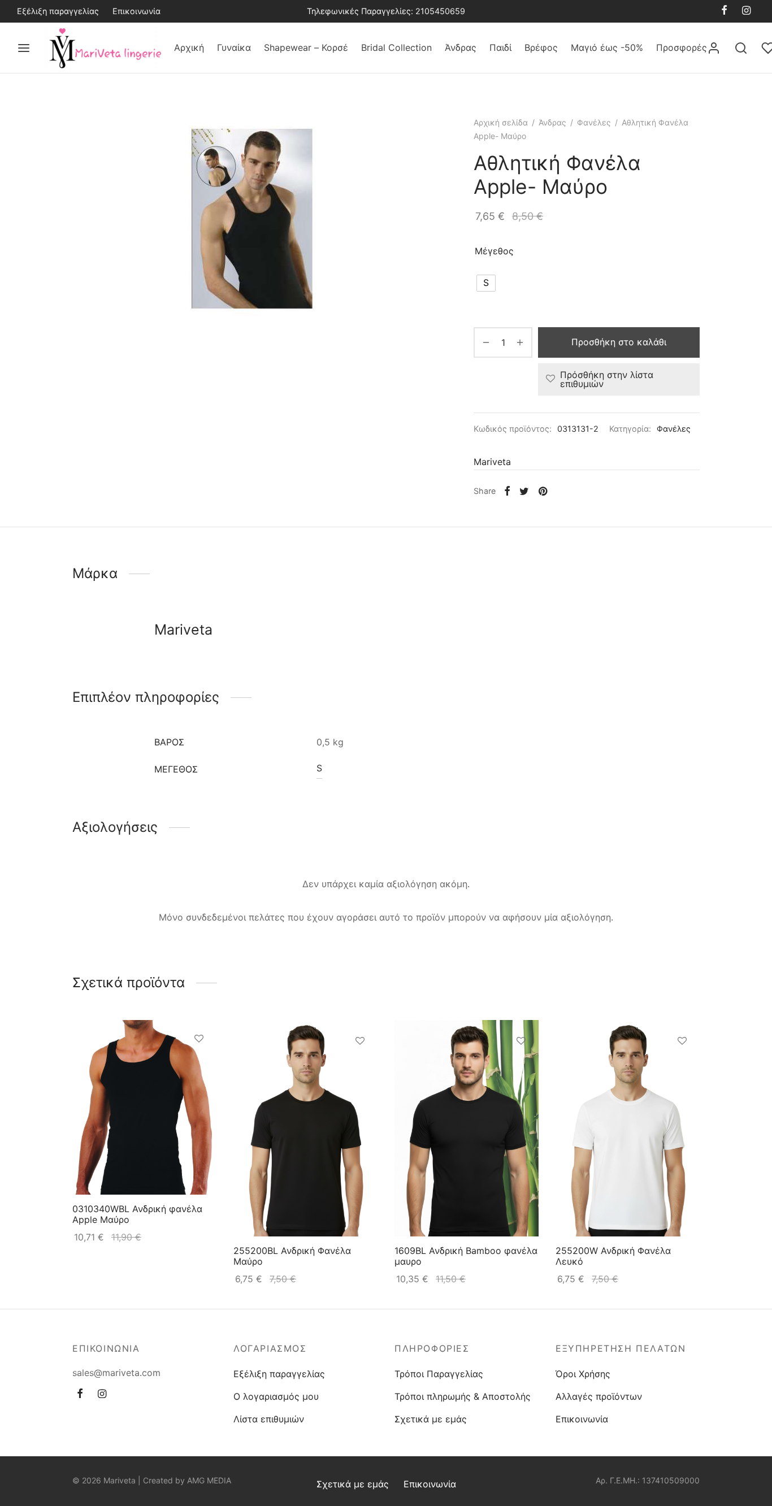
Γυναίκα (234, 47)
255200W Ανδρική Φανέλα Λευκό (613, 1255)
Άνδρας (460, 47)
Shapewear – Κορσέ (306, 47)
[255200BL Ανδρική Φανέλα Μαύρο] (305, 1128)
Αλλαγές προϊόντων (599, 1396)
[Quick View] (199, 1090)
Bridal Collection (396, 47)
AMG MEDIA (209, 1480)
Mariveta (492, 461)
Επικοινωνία (136, 11)
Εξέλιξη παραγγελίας (58, 11)
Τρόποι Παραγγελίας (438, 1373)
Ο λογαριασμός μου (276, 1396)
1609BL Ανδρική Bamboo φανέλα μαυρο (465, 1255)
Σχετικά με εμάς (430, 1419)
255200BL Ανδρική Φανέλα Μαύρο (292, 1255)
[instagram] (746, 11)
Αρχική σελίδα (501, 122)
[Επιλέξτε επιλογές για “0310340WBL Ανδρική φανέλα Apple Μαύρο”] (199, 1064)
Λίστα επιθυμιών (268, 1419)
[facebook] (724, 11)
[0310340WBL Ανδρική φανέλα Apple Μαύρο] (144, 1107)
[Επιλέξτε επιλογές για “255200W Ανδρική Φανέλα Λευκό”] (682, 1067)
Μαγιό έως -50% (607, 47)
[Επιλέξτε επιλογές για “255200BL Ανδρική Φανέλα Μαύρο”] (360, 1067)
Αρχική (189, 47)
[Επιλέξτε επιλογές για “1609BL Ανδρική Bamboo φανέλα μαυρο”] (521, 1067)
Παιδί (500, 47)
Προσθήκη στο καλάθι (618, 342)
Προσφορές (681, 47)
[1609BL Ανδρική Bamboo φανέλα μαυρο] (466, 1128)
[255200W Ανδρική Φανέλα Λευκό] (628, 1128)
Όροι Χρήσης (583, 1373)
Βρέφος (541, 47)
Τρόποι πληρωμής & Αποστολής (462, 1396)
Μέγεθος (494, 251)
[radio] (486, 283)
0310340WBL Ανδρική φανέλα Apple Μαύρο (137, 1214)
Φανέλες (594, 122)
